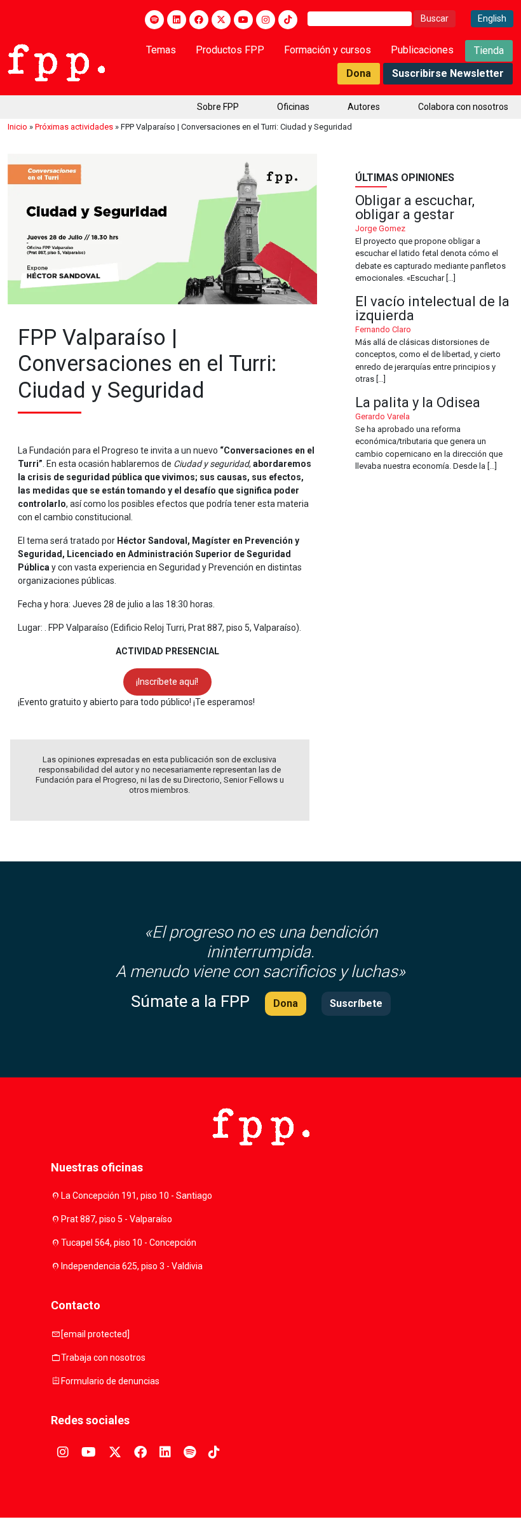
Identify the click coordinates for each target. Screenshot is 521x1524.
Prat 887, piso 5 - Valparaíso (116, 1219)
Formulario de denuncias (110, 1381)
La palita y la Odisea (434, 434)
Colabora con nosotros (463, 107)
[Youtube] (243, 19)
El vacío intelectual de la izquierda (434, 340)
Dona (358, 73)
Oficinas (293, 107)
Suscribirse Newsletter (448, 73)
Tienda (489, 50)
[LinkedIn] (176, 19)
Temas (161, 50)
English (492, 18)
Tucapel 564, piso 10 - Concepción (128, 1242)
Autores (364, 107)
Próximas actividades (74, 126)
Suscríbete (356, 1003)
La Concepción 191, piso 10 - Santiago (136, 1195)
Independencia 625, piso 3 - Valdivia (132, 1266)
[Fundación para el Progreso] (56, 62)
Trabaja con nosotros (103, 1357)
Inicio (17, 126)
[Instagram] (265, 19)
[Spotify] (154, 19)
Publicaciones (422, 50)
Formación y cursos (327, 50)
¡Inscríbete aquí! (167, 682)
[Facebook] (198, 19)
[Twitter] (221, 19)
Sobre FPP (218, 107)
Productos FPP (230, 50)
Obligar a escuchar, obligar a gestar (434, 239)
